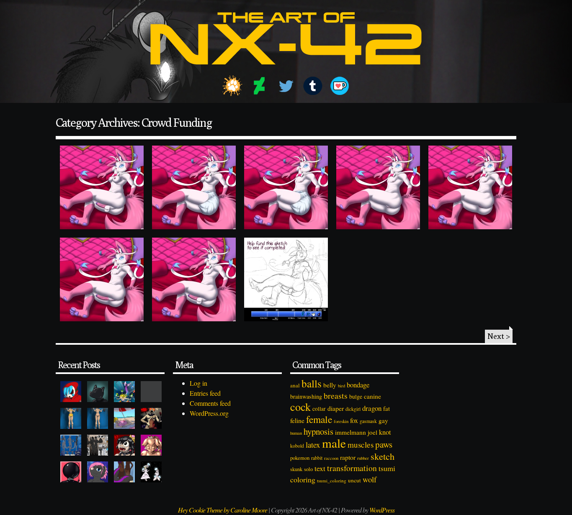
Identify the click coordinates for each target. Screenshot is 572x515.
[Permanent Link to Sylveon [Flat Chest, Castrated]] (102, 279)
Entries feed (205, 393)
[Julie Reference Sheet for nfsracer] (70, 445)
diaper (335, 408)
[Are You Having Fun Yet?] (151, 418)
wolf (369, 479)
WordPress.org (209, 413)
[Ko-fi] (339, 85)
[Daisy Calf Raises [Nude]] (97, 418)
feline (297, 420)
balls (311, 383)
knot (385, 432)
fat (386, 408)
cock (300, 406)
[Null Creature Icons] (97, 391)
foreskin (341, 421)
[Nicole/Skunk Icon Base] (97, 471)
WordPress (381, 509)
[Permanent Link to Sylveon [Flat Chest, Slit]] (470, 187)
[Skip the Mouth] (151, 391)
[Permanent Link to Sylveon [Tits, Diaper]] (194, 187)
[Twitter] (286, 85)
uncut (354, 480)
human (296, 433)
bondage (358, 384)
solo (308, 469)
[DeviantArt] (259, 85)
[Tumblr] (312, 85)
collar (319, 409)
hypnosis (318, 431)
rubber (363, 458)
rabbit (316, 458)
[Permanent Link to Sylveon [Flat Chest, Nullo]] (378, 187)
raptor (348, 457)
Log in (198, 383)
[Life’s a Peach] (124, 418)
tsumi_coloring (331, 480)
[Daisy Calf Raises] (70, 418)
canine (372, 396)
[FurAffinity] (232, 85)
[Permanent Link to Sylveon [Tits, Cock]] (102, 187)
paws (383, 444)
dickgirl (353, 409)
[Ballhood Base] (70, 471)
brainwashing (306, 396)
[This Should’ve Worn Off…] (124, 471)
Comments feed (210, 403)
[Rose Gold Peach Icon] (151, 445)
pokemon (299, 457)
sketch (382, 456)
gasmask (368, 421)
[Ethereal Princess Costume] (151, 471)
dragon (371, 408)
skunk (296, 469)
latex (313, 444)
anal (295, 385)
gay (383, 420)
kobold (297, 446)
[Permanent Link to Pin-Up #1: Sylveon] (286, 279)
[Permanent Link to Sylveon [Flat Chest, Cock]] (194, 279)
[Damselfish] (124, 391)
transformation (352, 468)
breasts (336, 395)
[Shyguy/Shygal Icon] (70, 391)
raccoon (331, 458)
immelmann (350, 432)
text (319, 468)
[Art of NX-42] (286, 70)
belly (329, 385)
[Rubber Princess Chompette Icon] (124, 445)
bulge (355, 396)
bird (341, 386)
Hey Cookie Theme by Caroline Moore (222, 509)
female (319, 419)
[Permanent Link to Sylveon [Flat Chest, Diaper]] (286, 187)
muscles (361, 444)
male (334, 443)
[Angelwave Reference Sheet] (97, 445)
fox (354, 420)
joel (372, 432)
